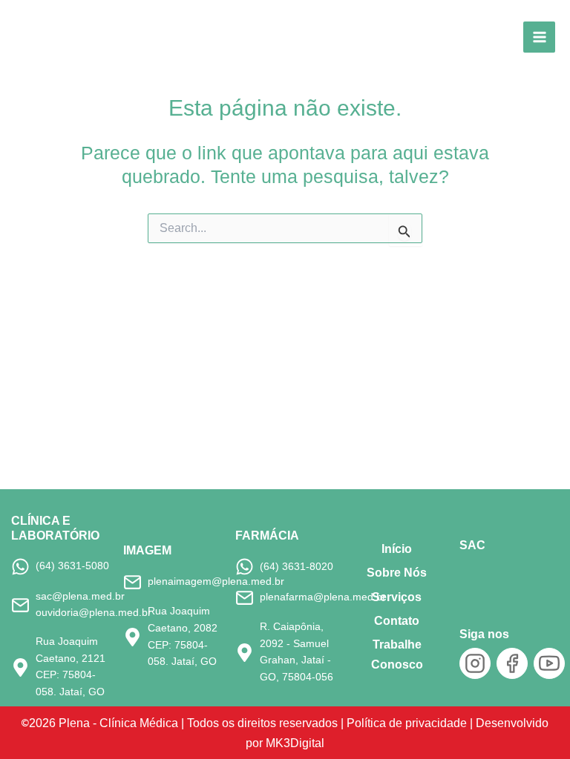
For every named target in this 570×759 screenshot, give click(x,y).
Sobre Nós (397, 572)
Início (396, 549)
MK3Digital (295, 742)
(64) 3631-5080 (72, 565)
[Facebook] (512, 663)
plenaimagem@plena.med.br (216, 581)
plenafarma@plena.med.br (323, 597)
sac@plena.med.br (80, 596)
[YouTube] (549, 663)
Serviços (397, 597)
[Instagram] (475, 663)
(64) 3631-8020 (296, 566)
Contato (396, 620)
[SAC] (484, 578)
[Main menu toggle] (539, 37)
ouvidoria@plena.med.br (93, 612)
